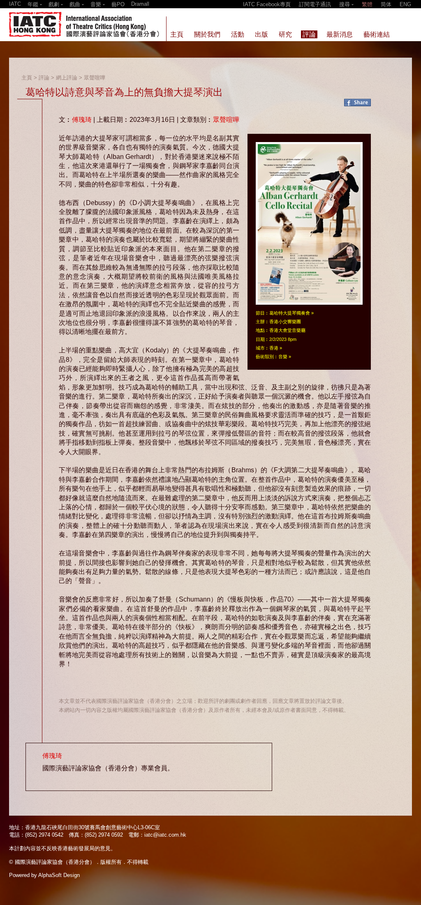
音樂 (282, 356)
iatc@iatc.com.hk (165, 835)
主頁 (26, 78)
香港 (273, 347)
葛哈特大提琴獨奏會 (289, 312)
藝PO (118, 4)
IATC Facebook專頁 (267, 4)
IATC (15, 4)
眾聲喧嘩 (94, 78)
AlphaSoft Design (59, 875)
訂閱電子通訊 (315, 4)
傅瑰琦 (82, 119)
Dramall (140, 4)
